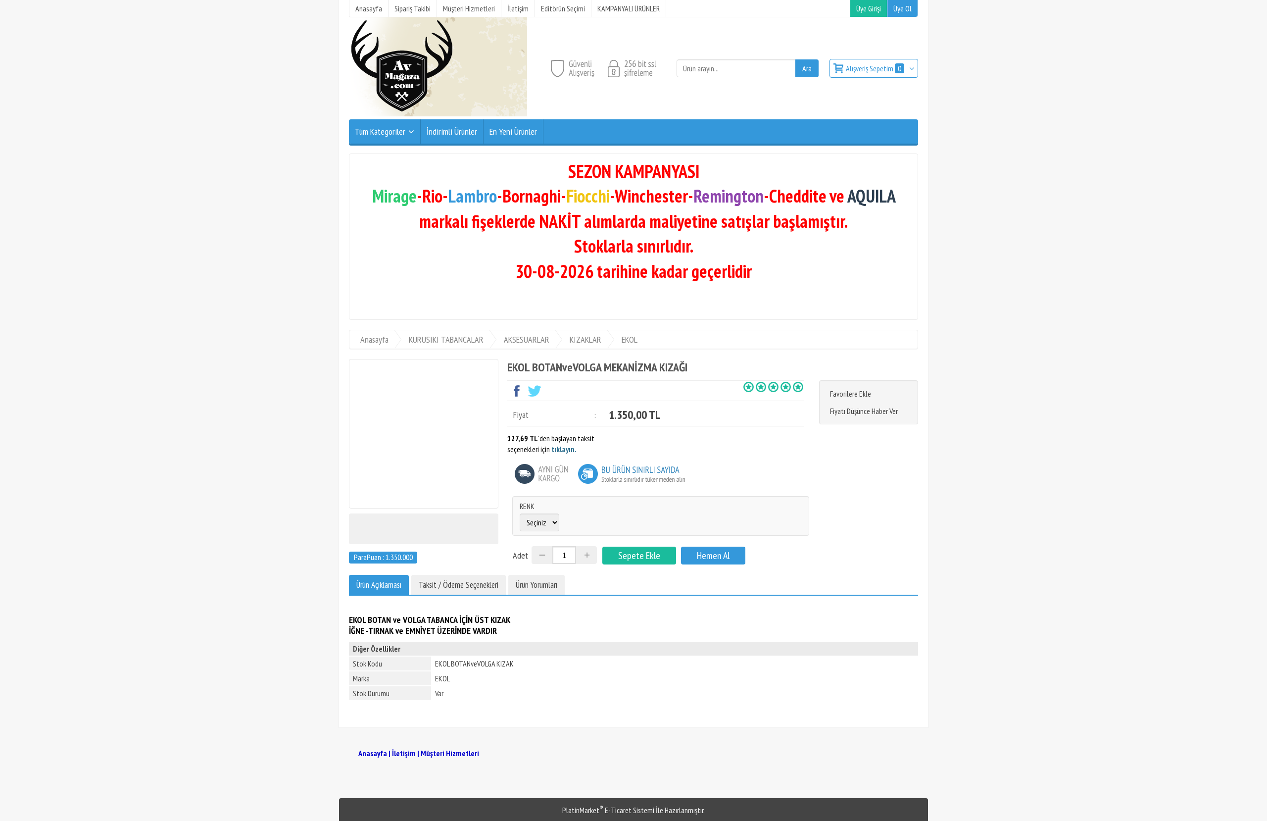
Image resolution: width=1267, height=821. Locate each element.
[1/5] (748, 387)
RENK (527, 506)
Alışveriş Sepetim (873, 68)
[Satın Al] (713, 556)
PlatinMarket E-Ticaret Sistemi (608, 810)
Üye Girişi (868, 8)
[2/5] (754, 387)
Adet (520, 555)
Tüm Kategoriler (380, 131)
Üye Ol (902, 8)
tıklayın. (564, 449)
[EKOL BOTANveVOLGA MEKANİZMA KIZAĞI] (423, 433)
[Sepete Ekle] (639, 556)
